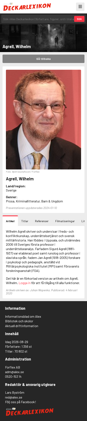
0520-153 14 (13, 376)
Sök (79, 19)
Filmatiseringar (65, 221)
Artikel (10, 221)
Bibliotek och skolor (19, 321)
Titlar (24, 221)
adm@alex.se (14, 372)
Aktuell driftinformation (21, 326)
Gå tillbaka (43, 58)
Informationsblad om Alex (23, 316)
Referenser (42, 221)
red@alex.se (13, 397)
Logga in (25, 283)
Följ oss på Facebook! (20, 402)
